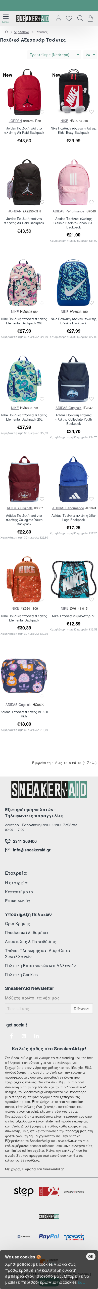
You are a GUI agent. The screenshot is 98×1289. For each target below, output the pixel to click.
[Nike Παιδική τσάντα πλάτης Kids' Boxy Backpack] (74, 92)
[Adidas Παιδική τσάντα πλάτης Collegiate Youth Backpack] (74, 379)
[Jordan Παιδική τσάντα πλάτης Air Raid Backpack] (24, 92)
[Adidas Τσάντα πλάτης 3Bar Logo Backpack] (74, 479)
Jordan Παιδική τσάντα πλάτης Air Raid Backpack (24, 130)
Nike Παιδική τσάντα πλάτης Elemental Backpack (24, 618)
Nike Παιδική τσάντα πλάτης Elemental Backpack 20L (24, 321)
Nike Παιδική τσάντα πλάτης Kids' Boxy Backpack (73, 130)
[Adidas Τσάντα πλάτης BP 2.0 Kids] (24, 676)
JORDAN (15, 120)
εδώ (81, 1282)
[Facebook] (11, 1036)
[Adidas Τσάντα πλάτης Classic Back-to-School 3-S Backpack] (74, 182)
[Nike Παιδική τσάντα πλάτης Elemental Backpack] (24, 579)
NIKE (64, 120)
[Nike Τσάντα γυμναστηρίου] (74, 579)
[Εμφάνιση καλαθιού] (91, 18)
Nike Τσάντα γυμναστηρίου (73, 616)
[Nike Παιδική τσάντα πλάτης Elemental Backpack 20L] (24, 283)
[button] (42, 112)
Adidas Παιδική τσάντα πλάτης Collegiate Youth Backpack (73, 419)
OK (90, 1256)
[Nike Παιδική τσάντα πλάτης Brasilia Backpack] (74, 283)
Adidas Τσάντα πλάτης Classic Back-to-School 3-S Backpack (73, 223)
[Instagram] (24, 1036)
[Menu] (5, 18)
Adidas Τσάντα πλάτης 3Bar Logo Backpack (74, 517)
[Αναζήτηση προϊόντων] (79, 18)
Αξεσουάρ (21, 32)
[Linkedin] (36, 1036)
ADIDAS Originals (68, 407)
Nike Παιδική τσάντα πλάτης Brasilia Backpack (73, 321)
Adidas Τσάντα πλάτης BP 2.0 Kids (24, 714)
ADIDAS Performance (68, 211)
